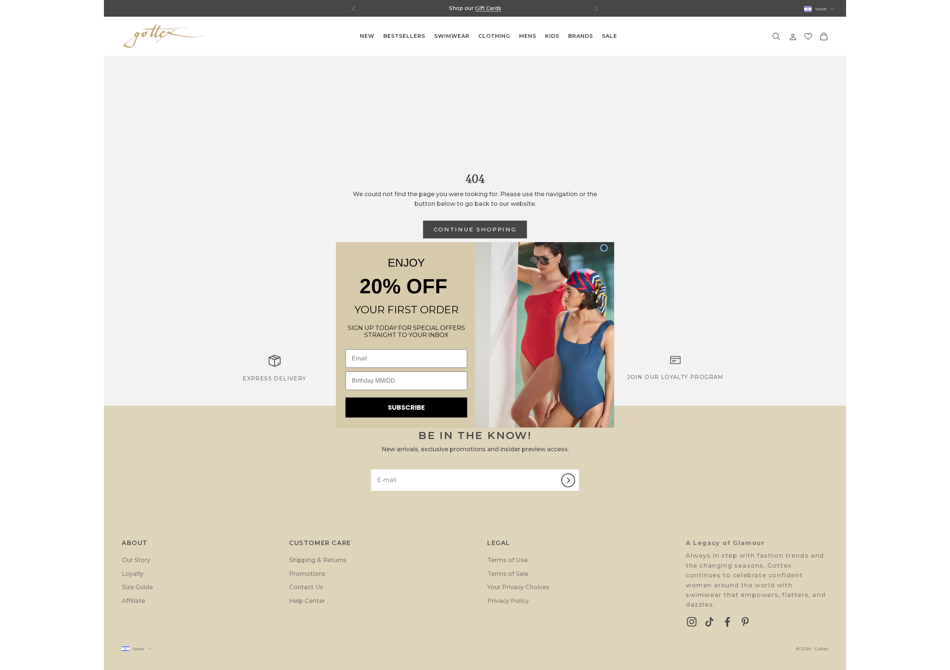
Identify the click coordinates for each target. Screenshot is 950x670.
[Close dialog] (604, 248)
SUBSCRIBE (406, 407)
